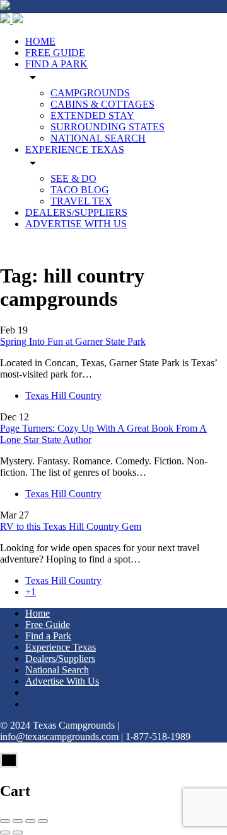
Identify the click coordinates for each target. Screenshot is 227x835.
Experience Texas (60, 647)
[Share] (18, 821)
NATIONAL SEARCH (98, 138)
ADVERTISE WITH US (76, 223)
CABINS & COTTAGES (102, 104)
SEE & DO (73, 178)
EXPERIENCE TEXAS (74, 149)
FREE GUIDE (55, 52)
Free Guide (47, 624)
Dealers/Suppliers (60, 658)
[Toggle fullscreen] (30, 821)
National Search (57, 669)
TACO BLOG (79, 189)
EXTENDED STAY (92, 115)
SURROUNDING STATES (107, 126)
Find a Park (48, 635)
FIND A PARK (56, 64)
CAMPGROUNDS (90, 92)
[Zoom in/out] (43, 821)
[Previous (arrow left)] (5, 832)
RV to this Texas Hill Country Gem (70, 526)
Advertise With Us (62, 681)
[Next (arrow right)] (18, 832)
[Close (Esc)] (5, 821)
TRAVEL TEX (81, 201)
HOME (40, 41)
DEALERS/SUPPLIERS (76, 212)
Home (37, 613)
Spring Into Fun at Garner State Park (73, 341)
